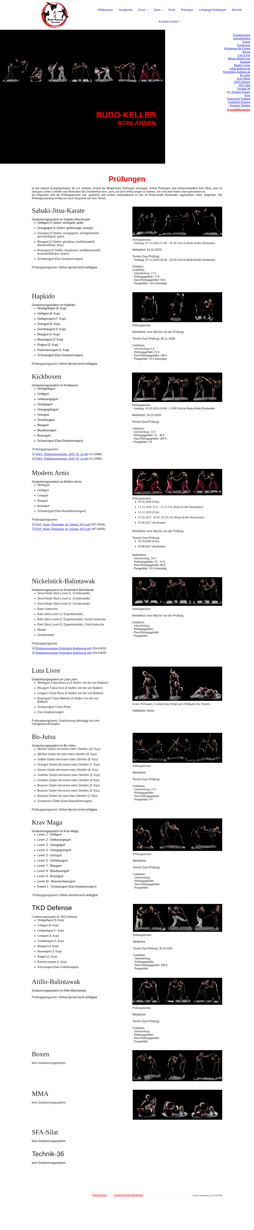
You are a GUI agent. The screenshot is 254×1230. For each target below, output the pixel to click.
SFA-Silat (244, 85)
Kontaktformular (238, 109)
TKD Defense (242, 82)
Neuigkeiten (125, 9)
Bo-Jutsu (245, 75)
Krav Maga (243, 78)
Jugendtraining (241, 38)
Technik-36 (243, 88)
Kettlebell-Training (239, 102)
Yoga (247, 95)
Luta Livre (244, 55)
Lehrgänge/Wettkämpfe (212, 9)
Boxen (246, 51)
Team (157, 9)
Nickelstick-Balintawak (236, 71)
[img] (43, 15)
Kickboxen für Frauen (237, 48)
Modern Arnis (242, 65)
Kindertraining (241, 35)
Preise (171, 9)
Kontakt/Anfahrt (168, 21)
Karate (246, 41)
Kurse (141, 9)
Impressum (99, 1195)
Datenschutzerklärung (128, 1195)
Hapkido (245, 61)
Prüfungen (187, 9)
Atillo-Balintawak (239, 68)
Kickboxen (243, 45)
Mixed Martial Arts (239, 58)
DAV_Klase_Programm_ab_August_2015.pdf (63, 524)
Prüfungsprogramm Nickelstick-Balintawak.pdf (63, 648)
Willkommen (105, 9)
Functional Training (238, 98)
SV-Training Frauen (238, 92)
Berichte (237, 9)
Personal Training (240, 105)
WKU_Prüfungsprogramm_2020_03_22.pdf (62, 454)
